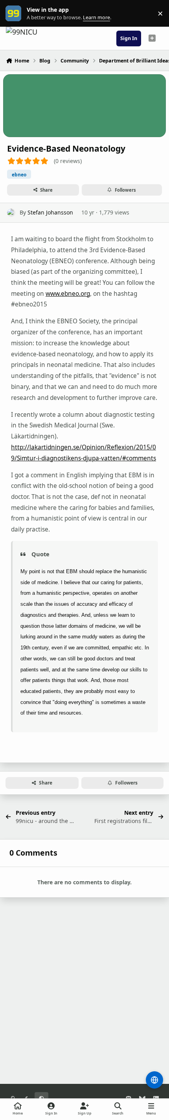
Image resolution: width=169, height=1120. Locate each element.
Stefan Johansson (50, 212)
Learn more (15, 13)
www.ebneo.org (68, 294)
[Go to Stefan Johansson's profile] (11, 213)
